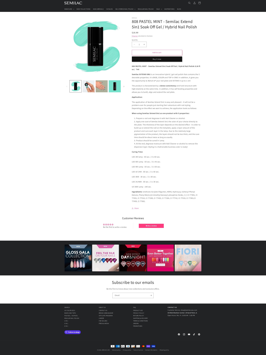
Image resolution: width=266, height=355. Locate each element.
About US (102, 307)
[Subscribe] (150, 295)
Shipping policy (164, 350)
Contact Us (103, 310)
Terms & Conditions (140, 321)
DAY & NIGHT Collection (133, 259)
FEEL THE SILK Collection (105, 259)
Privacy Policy (138, 313)
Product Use (138, 310)
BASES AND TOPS (70, 313)
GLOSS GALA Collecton (78, 259)
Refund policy (116, 350)
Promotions (137, 326)
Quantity (135, 40)
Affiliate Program (106, 316)
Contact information (151, 350)
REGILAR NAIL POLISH (71, 318)
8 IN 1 (66, 326)
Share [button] (136, 208)
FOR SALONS (103, 321)
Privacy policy (127, 350)
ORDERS (136, 323)
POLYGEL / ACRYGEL (71, 316)
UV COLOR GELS (69, 310)
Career (101, 318)
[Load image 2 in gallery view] (89, 86)
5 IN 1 (66, 323)
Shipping (134, 36)
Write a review (151, 226)
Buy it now (157, 59)
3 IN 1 (66, 321)
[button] (69, 9)
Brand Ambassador (106, 313)
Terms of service (138, 350)
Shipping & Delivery (140, 318)
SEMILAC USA (106, 350)
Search (67, 307)
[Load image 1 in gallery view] (76, 86)
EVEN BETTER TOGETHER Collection (160, 259)
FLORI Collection (188, 259)
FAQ (134, 307)
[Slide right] (124, 86)
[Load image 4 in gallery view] (115, 86)
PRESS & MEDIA (104, 323)
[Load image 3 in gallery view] (102, 86)
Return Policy (138, 316)
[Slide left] (66, 86)
